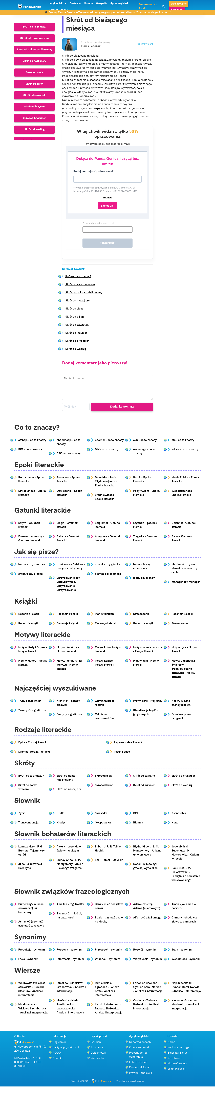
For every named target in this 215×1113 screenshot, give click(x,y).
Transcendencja (28, 822)
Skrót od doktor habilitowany (34, 49)
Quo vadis (97, 1058)
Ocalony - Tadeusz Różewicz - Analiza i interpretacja (146, 1004)
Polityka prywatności (66, 1047)
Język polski (56, 3)
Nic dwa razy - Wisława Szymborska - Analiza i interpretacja (33, 1008)
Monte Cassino (177, 1063)
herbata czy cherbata (31, 564)
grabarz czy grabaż (30, 574)
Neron (171, 1042)
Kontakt (57, 1058)
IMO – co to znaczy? (34, 27)
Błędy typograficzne (69, 714)
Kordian (96, 1042)
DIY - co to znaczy (106, 449)
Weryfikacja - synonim (147, 959)
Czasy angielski (139, 1047)
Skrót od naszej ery (34, 61)
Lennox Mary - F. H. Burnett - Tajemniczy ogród (31, 850)
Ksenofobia (178, 813)
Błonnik (138, 822)
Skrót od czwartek (34, 95)
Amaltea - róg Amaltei (70, 904)
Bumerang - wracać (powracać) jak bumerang (31, 908)
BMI (135, 813)
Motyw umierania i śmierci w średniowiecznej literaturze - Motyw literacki (183, 669)
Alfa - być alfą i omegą (147, 917)
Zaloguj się (177, 9)
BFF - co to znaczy (30, 449)
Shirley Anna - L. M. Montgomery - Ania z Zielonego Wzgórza (70, 864)
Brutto (60, 813)
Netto (174, 822)
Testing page (122, 752)
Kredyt (61, 822)
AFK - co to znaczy (69, 453)
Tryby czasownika (29, 701)
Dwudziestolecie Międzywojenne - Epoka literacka (106, 481)
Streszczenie (141, 614)
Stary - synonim (181, 950)
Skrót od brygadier (34, 118)
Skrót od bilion (34, 84)
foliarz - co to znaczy (184, 449)
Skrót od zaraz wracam (34, 38)
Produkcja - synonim (31, 950)
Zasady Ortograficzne (32, 710)
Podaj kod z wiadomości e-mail (98, 223)
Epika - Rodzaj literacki (32, 742)
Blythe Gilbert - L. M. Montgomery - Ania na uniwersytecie (147, 850)
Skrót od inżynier (34, 106)
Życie (21, 813)
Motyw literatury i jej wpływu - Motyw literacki (69, 665)
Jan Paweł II (174, 1058)
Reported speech (140, 1042)
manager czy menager (185, 582)
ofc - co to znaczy (182, 440)
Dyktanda (75, 3)
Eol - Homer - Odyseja (109, 860)
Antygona (97, 1047)
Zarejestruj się (179, 4)
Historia (88, 3)
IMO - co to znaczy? (31, 776)
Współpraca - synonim (186, 959)
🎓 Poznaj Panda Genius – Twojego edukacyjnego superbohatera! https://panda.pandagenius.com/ (107, 12)
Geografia (101, 3)
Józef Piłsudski (176, 1069)
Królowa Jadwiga (178, 1047)
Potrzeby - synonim (69, 950)
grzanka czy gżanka (107, 564)
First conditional (139, 1067)
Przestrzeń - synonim (108, 950)
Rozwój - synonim (145, 950)
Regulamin (59, 1042)
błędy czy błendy (144, 578)
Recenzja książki (28, 614)
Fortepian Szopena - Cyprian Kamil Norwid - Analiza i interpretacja (147, 987)
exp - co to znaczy (145, 440)
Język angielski (119, 3)
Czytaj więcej (145, 44)
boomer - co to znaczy (109, 440)
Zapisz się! (107, 205)
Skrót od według (35, 129)
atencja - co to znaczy (32, 440)
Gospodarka (103, 822)
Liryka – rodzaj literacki (128, 742)
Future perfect (138, 1062)
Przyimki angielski (140, 1073)
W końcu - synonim (107, 959)
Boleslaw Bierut (177, 1053)
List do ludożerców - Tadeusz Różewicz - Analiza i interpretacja (108, 1008)
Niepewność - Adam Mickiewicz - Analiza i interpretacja (185, 1004)
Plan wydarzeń (104, 614)
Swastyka (101, 813)
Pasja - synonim (28, 959)
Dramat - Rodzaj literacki (34, 752)
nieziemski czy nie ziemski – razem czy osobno (184, 568)
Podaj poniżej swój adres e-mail (93, 171)
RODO (57, 1053)
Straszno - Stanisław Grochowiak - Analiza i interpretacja (71, 987)
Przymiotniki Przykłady (147, 701)
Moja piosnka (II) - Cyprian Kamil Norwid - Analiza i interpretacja (186, 987)
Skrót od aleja (34, 72)
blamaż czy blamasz (108, 574)
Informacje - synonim (70, 959)
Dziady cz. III (98, 1053)
